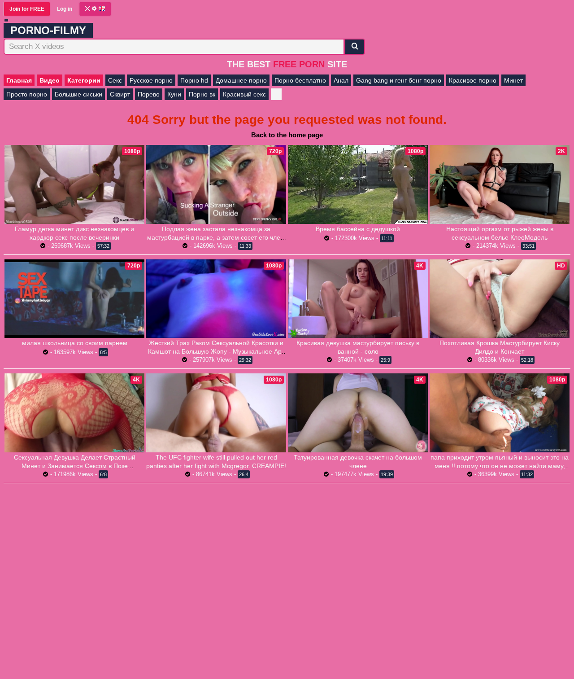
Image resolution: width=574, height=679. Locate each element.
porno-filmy (48, 30)
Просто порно (26, 94)
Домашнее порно (241, 80)
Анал (341, 80)
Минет (513, 80)
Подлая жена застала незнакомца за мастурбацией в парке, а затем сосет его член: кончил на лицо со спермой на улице (216, 237)
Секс (115, 80)
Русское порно (151, 80)
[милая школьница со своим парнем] (74, 298)
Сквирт (120, 94)
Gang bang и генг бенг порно (398, 80)
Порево (149, 94)
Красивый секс (244, 94)
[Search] (354, 47)
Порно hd (194, 80)
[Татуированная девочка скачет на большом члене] (358, 412)
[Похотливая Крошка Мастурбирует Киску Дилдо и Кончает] (500, 298)
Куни (174, 94)
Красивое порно (472, 80)
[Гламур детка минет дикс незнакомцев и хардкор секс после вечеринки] (74, 184)
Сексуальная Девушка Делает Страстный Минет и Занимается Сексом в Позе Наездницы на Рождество (74, 466)
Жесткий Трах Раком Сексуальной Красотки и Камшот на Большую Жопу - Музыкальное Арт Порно (216, 351)
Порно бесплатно (300, 80)
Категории (83, 80)
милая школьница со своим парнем (74, 342)
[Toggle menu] (6, 20)
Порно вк (202, 94)
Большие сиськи (78, 94)
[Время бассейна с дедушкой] (358, 184)
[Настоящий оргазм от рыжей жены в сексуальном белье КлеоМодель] (500, 184)
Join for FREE (26, 9)
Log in (64, 9)
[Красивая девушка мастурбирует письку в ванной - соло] (358, 298)
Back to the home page (287, 135)
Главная (19, 80)
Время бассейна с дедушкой (358, 228)
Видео (49, 80)
